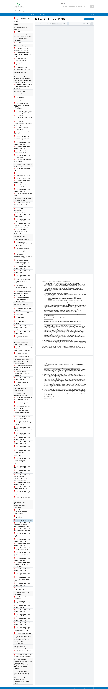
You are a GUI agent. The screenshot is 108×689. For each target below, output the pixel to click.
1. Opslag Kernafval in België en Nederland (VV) (22, 49)
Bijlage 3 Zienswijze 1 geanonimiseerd (22, 128)
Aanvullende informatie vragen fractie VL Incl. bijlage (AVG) (23, 535)
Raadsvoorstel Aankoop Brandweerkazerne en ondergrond (22, 204)
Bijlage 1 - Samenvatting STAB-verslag (23, 516)
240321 (18, 42)
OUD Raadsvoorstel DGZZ (24, 173)
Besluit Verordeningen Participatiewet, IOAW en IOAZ (22, 281)
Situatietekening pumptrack (20, 322)
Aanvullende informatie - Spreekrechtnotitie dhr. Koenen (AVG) (22, 554)
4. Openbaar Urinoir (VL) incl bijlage (23, 63)
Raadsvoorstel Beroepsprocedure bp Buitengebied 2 (20, 511)
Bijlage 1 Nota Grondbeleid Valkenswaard (22, 602)
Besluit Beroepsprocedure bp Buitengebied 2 (23, 588)
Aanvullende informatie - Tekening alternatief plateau (22, 467)
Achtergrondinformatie (23, 178)
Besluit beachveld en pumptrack (21, 337)
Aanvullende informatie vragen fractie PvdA (22, 623)
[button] (92, 6)
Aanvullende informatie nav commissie (22, 156)
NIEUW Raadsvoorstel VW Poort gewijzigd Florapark (23, 398)
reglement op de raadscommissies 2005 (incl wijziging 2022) (22, 373)
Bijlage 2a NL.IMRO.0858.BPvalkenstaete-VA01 (23, 117)
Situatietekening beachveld (20, 318)
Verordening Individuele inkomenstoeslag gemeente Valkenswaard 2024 (22, 250)
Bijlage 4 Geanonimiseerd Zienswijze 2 (23, 132)
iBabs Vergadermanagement (76, 688)
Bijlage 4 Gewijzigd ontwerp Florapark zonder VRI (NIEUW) (23, 422)
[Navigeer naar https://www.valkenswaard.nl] (18, 5)
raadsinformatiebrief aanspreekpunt (21, 313)
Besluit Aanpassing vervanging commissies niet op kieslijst (22, 383)
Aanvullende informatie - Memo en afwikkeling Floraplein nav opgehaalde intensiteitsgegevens (22, 477)
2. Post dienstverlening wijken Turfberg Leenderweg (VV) (22, 54)
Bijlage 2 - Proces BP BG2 (24, 520)
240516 (18, 32)
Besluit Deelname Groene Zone (23, 194)
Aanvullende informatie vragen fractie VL (22, 271)
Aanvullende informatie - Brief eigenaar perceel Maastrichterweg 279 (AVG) (22, 524)
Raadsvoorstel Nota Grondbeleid (21, 597)
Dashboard (16, 11)
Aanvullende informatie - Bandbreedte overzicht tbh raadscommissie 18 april (22, 225)
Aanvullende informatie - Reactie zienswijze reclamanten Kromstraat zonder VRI (22, 453)
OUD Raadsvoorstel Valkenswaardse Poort (21, 402)
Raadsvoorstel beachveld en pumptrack (22, 309)
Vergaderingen (25, 11)
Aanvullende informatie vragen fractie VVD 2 (22, 584)
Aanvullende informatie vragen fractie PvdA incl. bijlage (22, 327)
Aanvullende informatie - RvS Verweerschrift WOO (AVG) (22, 579)
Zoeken (62, 3)
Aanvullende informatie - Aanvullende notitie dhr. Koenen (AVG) (22, 564)
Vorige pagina (89, 18)
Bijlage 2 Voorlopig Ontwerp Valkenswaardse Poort (21, 412)
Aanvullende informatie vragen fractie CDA (22, 143)
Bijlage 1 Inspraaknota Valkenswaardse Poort (22, 407)
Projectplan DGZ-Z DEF (23, 175)
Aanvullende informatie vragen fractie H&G (22, 378)
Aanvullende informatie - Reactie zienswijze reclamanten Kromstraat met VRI (22, 461)
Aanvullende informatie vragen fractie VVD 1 (22, 544)
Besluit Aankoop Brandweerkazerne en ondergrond (20, 231)
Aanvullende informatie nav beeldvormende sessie (22, 447)
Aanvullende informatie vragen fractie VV (22, 185)
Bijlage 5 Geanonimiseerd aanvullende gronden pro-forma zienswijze (23, 138)
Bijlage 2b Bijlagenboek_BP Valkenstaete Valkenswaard (23, 123)
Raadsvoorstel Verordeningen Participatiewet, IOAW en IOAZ (23, 243)
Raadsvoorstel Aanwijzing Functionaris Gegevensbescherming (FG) (23, 348)
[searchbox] (75, 6)
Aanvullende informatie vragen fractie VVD (22, 147)
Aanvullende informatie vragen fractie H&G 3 (22, 487)
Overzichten (34, 11)
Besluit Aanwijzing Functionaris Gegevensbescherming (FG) (22, 354)
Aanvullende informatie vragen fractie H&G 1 (22, 438)
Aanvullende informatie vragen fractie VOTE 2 (22, 569)
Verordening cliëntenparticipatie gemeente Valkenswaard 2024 (23, 256)
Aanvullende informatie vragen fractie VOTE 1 (22, 540)
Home (23, 14)
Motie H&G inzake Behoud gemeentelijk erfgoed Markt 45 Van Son (23, 86)
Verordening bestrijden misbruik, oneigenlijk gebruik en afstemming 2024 (22, 262)
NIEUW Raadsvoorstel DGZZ (22, 169)
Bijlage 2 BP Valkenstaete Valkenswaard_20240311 (23, 112)
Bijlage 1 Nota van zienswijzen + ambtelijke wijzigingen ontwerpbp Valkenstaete (21, 106)
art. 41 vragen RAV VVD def (22, 651)
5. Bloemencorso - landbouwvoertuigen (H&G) (22, 68)
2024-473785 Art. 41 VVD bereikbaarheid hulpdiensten (23, 655)
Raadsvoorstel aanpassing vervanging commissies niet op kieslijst (23, 367)
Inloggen (90, 688)
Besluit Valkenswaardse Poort (22, 498)
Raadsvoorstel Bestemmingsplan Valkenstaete (19, 99)
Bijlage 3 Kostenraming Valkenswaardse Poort (22, 417)
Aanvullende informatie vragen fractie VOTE (22, 151)
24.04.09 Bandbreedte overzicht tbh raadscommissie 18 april (23, 19)
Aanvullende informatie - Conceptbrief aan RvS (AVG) (22, 548)
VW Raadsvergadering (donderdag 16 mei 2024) (44, 14)
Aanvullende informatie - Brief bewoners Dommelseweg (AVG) (23, 428)
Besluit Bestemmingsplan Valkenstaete (23, 160)
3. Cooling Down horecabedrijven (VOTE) (21, 59)
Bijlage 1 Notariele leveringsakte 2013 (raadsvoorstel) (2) (21, 210)
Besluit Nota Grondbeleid (23, 633)
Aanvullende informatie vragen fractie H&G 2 (22, 483)
